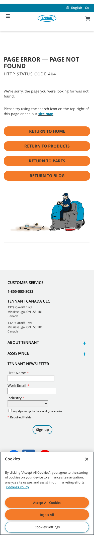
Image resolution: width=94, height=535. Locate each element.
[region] (47, 493)
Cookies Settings (47, 527)
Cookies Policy (17, 487)
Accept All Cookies (47, 502)
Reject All (47, 514)
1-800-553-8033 (20, 291)
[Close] (86, 459)
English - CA (80, 8)
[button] (83, 343)
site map (45, 113)
